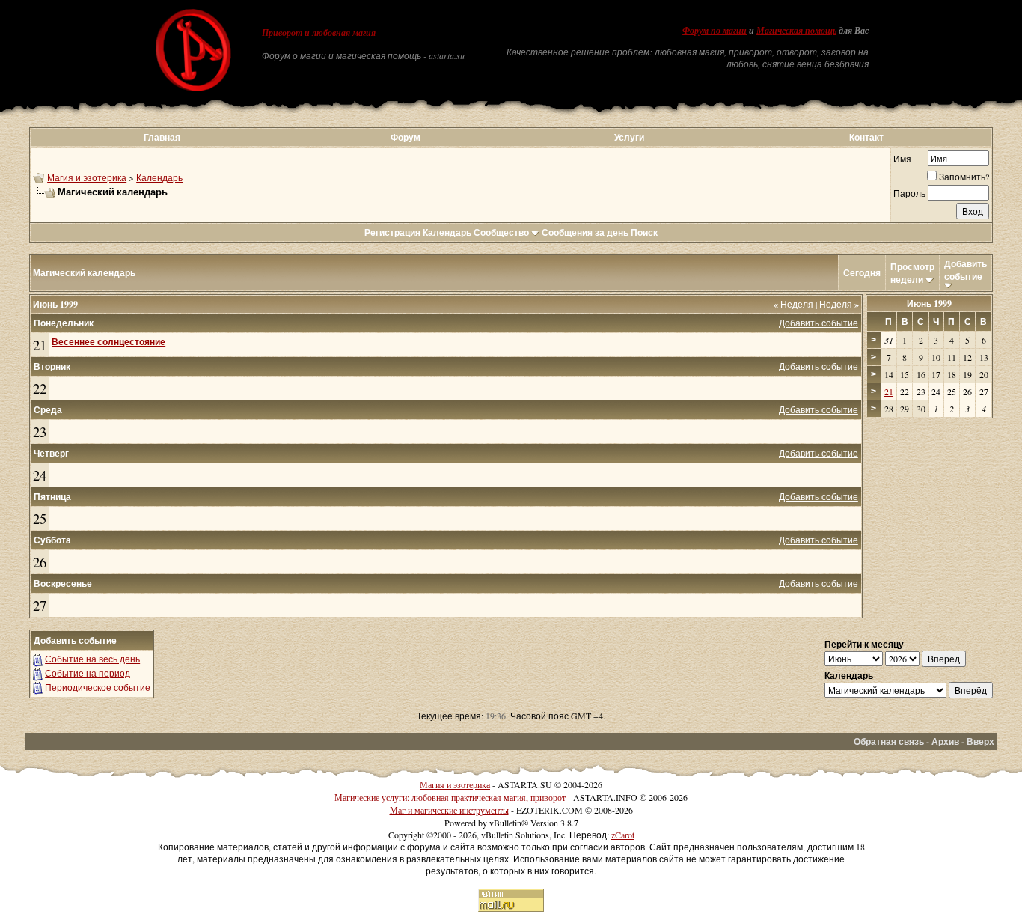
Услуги (629, 137)
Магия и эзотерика (86, 177)
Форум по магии (714, 30)
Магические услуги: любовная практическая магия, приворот (450, 797)
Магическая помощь (796, 30)
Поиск (644, 232)
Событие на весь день (92, 659)
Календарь (159, 177)
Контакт (866, 137)
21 (39, 344)
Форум (405, 137)
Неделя (793, 304)
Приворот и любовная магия (319, 33)
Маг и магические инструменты (449, 810)
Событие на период (87, 673)
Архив (945, 741)
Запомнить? (964, 177)
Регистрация (392, 232)
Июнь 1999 (929, 303)
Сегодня (862, 272)
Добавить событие (965, 270)
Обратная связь (889, 741)
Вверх (980, 741)
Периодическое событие (97, 687)
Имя (902, 159)
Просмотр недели (912, 273)
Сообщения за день (585, 232)
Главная (162, 137)
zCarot (622, 835)
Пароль (909, 193)
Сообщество (501, 232)
